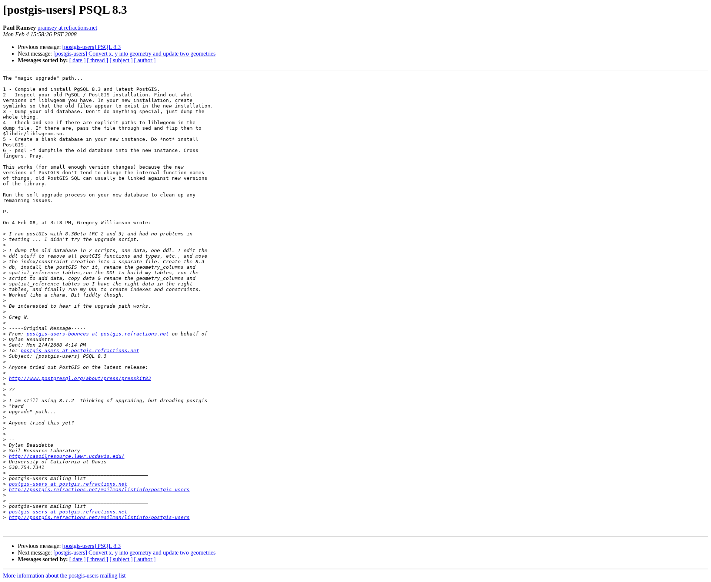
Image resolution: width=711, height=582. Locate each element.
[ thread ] (97, 60)
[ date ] (77, 60)
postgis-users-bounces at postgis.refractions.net (98, 334)
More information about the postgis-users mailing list (64, 575)
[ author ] (145, 60)
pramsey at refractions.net (67, 27)
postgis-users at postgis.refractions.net (80, 350)
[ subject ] (121, 60)
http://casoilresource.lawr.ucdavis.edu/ (66, 456)
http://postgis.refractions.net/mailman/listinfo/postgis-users (99, 489)
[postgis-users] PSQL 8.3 (91, 47)
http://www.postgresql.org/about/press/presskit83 (80, 378)
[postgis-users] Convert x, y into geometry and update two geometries (134, 53)
